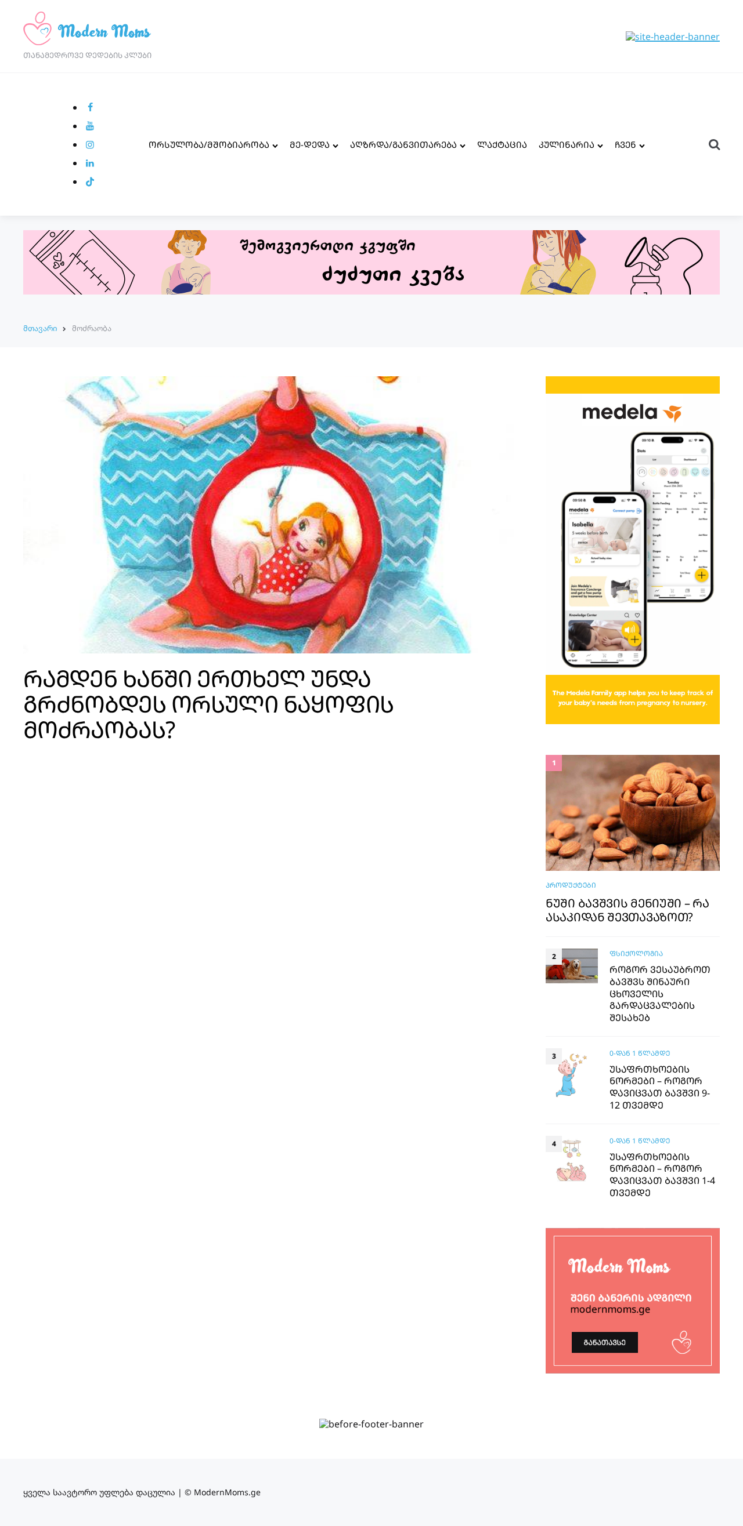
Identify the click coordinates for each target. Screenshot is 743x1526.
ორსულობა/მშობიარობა (209, 144)
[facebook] (90, 107)
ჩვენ (625, 144)
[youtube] (90, 125)
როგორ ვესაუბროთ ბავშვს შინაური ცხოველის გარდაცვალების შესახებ (659, 994)
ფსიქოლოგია (636, 953)
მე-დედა (310, 144)
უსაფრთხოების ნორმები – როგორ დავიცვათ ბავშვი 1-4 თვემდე (662, 1175)
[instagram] (90, 144)
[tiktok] (90, 181)
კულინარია (566, 144)
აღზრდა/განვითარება (403, 144)
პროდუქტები (571, 885)
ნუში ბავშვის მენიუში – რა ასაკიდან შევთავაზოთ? (627, 910)
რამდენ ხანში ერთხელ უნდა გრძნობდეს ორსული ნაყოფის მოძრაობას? (208, 703)
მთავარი (40, 328)
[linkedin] (90, 163)
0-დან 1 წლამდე (639, 1053)
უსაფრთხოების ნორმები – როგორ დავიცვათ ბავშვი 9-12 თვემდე (659, 1087)
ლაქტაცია (502, 144)
